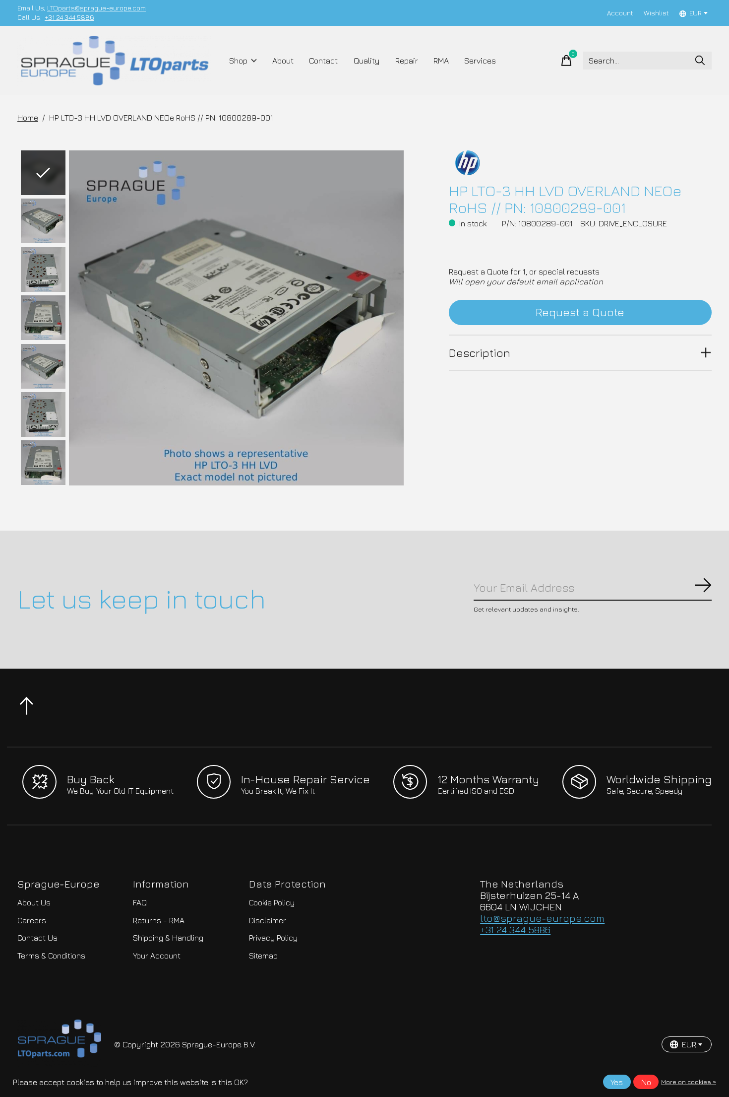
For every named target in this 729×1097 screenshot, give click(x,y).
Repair (406, 61)
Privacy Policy (273, 938)
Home (27, 118)
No (646, 1082)
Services (480, 61)
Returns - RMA (158, 920)
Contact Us (37, 938)
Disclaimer (267, 920)
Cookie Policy (272, 902)
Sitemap (263, 955)
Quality (367, 61)
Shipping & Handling (168, 938)
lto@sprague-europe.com (542, 918)
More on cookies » (688, 1082)
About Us (34, 902)
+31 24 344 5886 (69, 17)
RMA (441, 61)
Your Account (157, 955)
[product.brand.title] (580, 162)
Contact (323, 61)
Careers (31, 920)
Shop (238, 61)
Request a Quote (580, 312)
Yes (616, 1082)
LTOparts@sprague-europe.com (96, 8)
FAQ (140, 902)
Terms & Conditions (51, 955)
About (283, 61)
